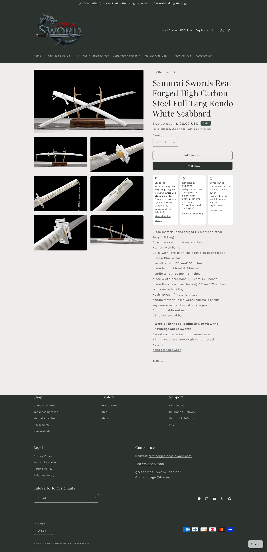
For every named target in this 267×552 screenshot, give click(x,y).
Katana (158, 344)
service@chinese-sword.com (170, 456)
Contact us (215, 210)
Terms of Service (45, 462)
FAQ (172, 424)
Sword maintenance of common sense (182, 334)
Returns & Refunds (182, 418)
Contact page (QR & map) (154, 477)
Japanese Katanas (46, 412)
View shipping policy (163, 218)
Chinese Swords (44, 405)
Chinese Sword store (54, 543)
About (105, 418)
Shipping (177, 129)
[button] (38, 55)
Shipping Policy (44, 475)
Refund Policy (43, 468)
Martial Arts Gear (45, 418)
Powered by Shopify (78, 543)
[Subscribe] (95, 498)
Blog (104, 412)
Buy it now (193, 166)
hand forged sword (167, 350)
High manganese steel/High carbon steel (183, 339)
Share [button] (160, 361)
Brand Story (109, 405)
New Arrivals (42, 431)
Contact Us (176, 405)
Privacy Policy (43, 456)
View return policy (192, 213)
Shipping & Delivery (182, 412)
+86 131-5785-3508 (149, 464)
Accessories (41, 424)
